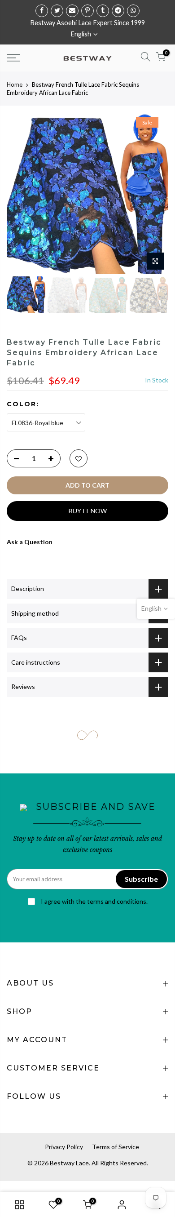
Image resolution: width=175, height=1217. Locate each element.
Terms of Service (115, 1146)
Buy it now (88, 511)
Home (14, 84)
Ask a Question (29, 542)
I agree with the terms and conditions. (93, 901)
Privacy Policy (64, 1146)
